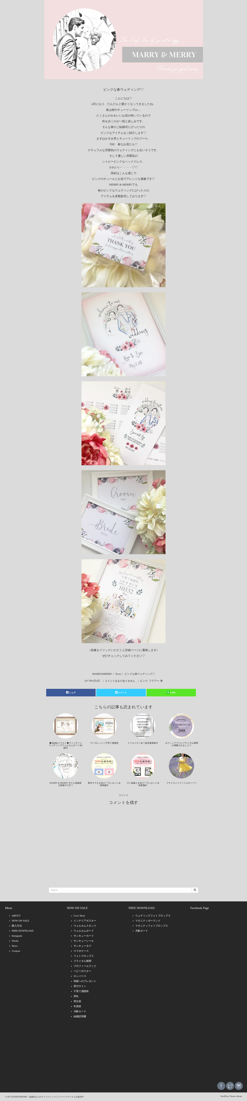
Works (15, 940)
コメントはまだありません (120, 680)
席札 (76, 996)
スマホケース (81, 951)
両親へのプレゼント (85, 981)
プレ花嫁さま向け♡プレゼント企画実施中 (143, 784)
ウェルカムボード (84, 930)
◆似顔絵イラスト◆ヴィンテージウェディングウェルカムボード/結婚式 (65, 745)
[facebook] (221, 1085)
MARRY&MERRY (102, 674)
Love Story (79, 915)
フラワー (154, 680)
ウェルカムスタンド (85, 925)
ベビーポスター (82, 971)
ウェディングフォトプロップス (153, 915)
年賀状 (77, 1006)
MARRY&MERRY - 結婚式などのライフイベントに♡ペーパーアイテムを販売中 (48, 1097)
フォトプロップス (84, 956)
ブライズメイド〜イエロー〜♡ (181, 783)
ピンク (144, 680)
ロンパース (80, 976)
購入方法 (17, 925)
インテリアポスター (85, 920)
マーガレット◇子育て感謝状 (104, 743)
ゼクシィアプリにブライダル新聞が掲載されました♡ (181, 744)
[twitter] (230, 1085)
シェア (72, 692)
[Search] (195, 890)
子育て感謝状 (81, 991)
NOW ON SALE (20, 920)
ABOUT (16, 915)
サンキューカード (84, 935)
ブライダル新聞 (82, 961)
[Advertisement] (123, 1052)
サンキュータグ (82, 946)
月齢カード (80, 1011)
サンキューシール (84, 940)
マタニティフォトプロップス (151, 925)
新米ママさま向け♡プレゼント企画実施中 (104, 784)
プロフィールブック (85, 966)
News (118, 674)
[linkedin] (239, 1085)
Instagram (17, 935)
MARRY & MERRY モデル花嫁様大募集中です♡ (65, 784)
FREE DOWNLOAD (22, 930)
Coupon (16, 951)
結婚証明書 (80, 1016)
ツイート (122, 692)
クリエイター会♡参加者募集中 (143, 743)
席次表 (77, 1001)
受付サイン (80, 986)
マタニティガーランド (147, 920)
